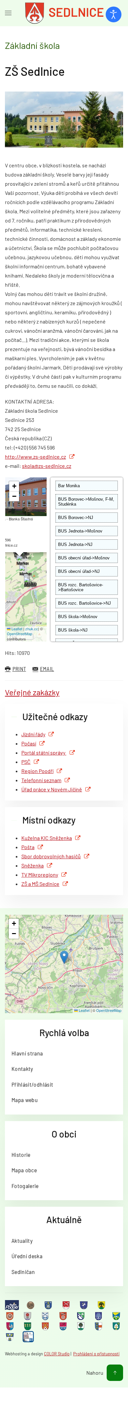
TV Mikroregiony (39, 874)
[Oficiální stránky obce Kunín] (99, 1315)
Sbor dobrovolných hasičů (51, 856)
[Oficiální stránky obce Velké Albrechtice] (116, 1326)
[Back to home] (64, 13)
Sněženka (32, 865)
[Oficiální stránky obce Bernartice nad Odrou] (84, 1305)
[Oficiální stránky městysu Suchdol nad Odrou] (63, 1326)
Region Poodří (37, 771)
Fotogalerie (25, 1185)
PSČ (26, 762)
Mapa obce (24, 1170)
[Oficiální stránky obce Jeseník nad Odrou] (28, 1315)
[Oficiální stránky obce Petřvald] (10, 1326)
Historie (21, 1154)
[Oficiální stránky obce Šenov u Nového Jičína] (81, 1326)
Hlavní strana (27, 1053)
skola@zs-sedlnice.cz (46, 466)
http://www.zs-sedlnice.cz (35, 456)
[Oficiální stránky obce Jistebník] (46, 1315)
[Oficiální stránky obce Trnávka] (99, 1326)
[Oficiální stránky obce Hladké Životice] (10, 1315)
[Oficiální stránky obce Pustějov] (28, 1326)
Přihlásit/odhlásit (32, 1084)
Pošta (27, 847)
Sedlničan (23, 1271)
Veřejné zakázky (32, 692)
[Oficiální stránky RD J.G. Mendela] (31, 1305)
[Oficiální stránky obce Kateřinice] (63, 1315)
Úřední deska (26, 1256)
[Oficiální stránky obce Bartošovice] (66, 1305)
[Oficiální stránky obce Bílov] (102, 1305)
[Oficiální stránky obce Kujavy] (81, 1315)
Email (47, 668)
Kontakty (22, 1068)
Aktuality (21, 1240)
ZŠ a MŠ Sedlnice (40, 884)
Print (19, 668)
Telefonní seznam (41, 780)
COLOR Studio (57, 1353)
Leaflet (16, 628)
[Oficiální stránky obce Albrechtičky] (48, 1305)
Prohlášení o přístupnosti (96, 1353)
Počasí (28, 743)
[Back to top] (115, 1373)
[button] (30, 583)
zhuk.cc (31, 628)
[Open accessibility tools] (113, 14)
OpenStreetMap (19, 633)
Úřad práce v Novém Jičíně (51, 789)
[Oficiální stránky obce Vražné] (10, 1336)
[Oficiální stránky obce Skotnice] (46, 1326)
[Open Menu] (8, 13)
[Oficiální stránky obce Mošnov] (116, 1315)
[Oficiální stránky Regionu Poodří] (12, 1305)
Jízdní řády (33, 734)
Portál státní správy (43, 752)
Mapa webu (24, 1099)
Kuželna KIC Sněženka (46, 838)
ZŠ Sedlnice (35, 71)
